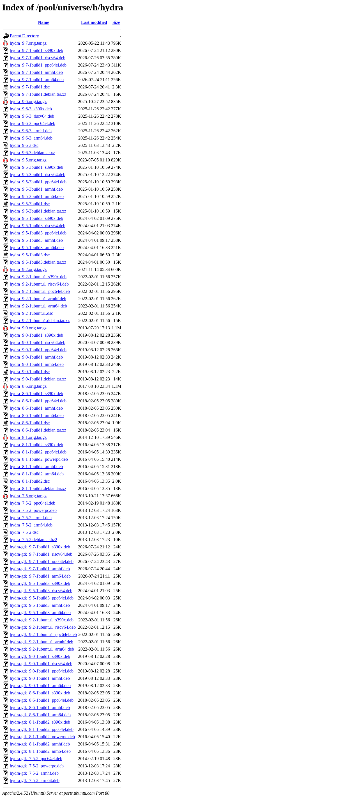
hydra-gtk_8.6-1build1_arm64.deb (40, 714)
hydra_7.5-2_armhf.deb (31, 517)
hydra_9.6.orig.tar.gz (28, 101)
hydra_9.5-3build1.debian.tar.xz (38, 211)
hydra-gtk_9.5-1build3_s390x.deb (40, 583)
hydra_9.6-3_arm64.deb (31, 138)
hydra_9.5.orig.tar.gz (28, 160)
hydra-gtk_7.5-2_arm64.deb (34, 780)
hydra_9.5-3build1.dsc (30, 203)
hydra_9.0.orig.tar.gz (28, 327)
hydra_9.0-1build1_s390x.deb (36, 335)
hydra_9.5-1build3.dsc (30, 254)
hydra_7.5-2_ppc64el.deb (32, 503)
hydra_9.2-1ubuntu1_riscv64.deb (39, 284)
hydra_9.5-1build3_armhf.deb (36, 240)
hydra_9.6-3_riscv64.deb (32, 116)
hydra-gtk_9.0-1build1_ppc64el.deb (41, 671)
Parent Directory (24, 35)
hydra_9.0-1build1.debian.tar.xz (38, 379)
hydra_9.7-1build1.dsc (30, 87)
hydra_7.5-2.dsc (24, 532)
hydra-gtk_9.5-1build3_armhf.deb (40, 605)
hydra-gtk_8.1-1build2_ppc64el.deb (41, 729)
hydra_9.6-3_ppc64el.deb (32, 123)
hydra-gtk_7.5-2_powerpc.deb (37, 765)
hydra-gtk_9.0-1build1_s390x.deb (40, 656)
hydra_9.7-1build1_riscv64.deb (37, 57)
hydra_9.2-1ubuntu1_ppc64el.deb (40, 291)
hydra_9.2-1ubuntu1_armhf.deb (38, 298)
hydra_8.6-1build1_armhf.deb (36, 408)
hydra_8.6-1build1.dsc (30, 422)
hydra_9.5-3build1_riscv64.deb (37, 174)
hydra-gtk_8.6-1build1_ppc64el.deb (41, 700)
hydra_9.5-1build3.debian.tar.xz (38, 262)
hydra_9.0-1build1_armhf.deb (36, 357)
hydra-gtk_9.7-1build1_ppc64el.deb (41, 561)
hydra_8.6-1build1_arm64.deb (37, 415)
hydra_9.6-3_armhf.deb (31, 130)
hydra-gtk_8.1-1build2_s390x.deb (40, 722)
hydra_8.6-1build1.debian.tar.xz (38, 430)
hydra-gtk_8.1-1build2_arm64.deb (40, 751)
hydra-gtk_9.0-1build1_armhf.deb (40, 678)
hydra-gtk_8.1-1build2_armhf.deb (40, 744)
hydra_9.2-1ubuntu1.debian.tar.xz (40, 320)
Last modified (94, 22)
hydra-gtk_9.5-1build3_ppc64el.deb (41, 598)
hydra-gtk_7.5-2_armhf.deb (34, 773)
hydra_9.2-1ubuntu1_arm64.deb (38, 306)
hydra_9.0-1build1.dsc (30, 371)
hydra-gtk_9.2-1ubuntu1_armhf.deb (41, 641)
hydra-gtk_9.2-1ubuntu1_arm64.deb (42, 649)
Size (116, 22)
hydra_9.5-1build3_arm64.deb (37, 247)
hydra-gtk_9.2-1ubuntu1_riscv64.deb (43, 627)
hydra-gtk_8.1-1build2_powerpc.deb (42, 736)
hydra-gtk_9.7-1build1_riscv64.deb (41, 554)
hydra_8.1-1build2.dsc (30, 481)
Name (43, 22)
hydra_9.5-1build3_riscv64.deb (37, 225)
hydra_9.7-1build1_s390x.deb (36, 50)
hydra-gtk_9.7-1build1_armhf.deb (40, 568)
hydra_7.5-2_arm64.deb (31, 525)
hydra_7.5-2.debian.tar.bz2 (33, 539)
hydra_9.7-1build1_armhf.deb (36, 72)
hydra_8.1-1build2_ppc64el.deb (38, 452)
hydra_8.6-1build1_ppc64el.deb (38, 400)
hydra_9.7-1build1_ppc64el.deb (38, 65)
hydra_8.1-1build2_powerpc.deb (39, 459)
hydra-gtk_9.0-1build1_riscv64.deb (41, 663)
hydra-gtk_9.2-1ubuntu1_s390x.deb (41, 619)
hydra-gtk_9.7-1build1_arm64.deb (40, 576)
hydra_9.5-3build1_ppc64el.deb (38, 181)
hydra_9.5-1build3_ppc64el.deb (38, 233)
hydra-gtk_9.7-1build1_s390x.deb (40, 546)
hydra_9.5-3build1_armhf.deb (36, 189)
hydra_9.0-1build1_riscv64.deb (37, 342)
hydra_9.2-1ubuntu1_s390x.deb (38, 276)
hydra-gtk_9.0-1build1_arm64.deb (40, 685)
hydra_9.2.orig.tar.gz (28, 269)
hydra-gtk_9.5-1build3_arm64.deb (40, 612)
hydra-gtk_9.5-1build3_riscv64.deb (41, 590)
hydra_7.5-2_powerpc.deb (33, 510)
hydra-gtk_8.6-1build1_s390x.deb (40, 692)
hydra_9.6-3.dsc (24, 145)
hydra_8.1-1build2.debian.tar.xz (38, 488)
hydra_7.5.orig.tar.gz (28, 495)
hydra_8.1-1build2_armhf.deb (36, 466)
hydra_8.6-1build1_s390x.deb (36, 393)
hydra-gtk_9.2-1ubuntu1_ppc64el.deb (43, 634)
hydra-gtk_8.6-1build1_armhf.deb (40, 707)
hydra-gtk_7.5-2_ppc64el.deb (36, 758)
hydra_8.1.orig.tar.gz (28, 437)
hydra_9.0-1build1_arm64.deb (37, 364)
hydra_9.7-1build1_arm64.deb (37, 79)
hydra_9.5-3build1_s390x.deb (36, 167)
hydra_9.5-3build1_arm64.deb (37, 196)
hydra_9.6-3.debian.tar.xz (32, 152)
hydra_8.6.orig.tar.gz (28, 386)
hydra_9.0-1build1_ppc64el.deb (38, 349)
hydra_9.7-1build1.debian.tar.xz (38, 94)
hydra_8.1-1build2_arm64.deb (37, 473)
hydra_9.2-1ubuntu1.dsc (31, 313)
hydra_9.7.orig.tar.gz (28, 43)
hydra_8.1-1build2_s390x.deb (36, 444)
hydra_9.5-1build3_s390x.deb (36, 218)
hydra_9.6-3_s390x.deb (31, 108)
